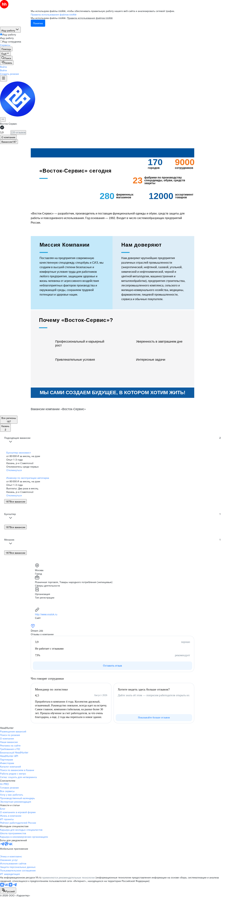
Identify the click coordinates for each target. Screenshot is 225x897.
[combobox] (8, 890)
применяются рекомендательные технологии (68, 877)
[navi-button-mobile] (3, 78)
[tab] (8, 137)
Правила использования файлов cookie (90, 18)
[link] (6, 58)
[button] (3, 66)
